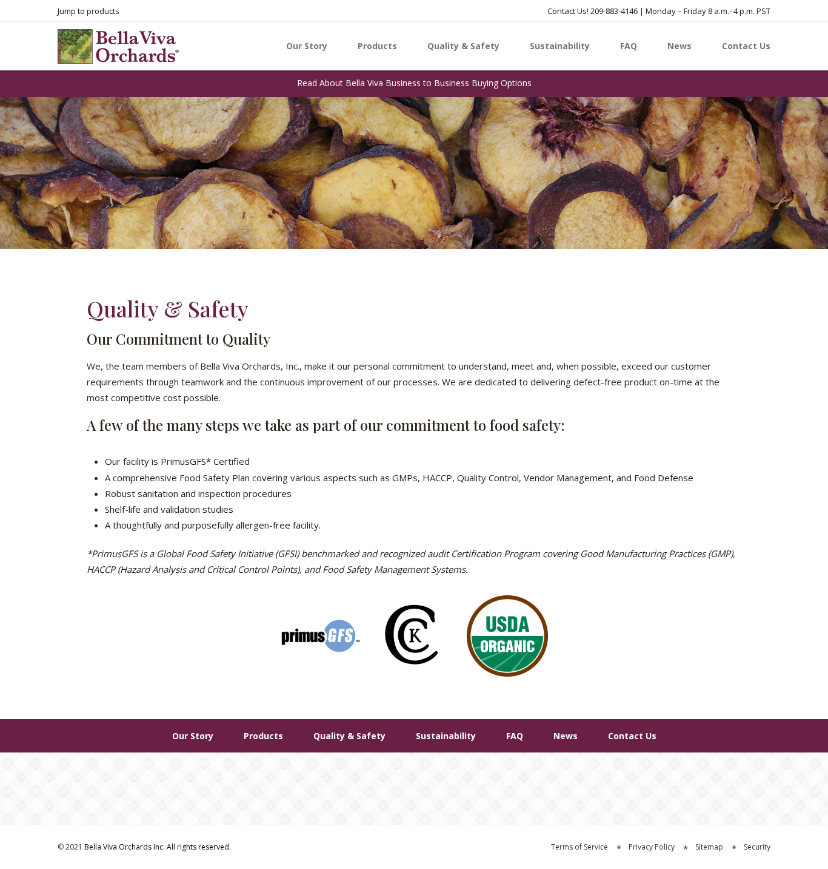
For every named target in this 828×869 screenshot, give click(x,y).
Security (757, 847)
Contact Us (746, 46)
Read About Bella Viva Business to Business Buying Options (414, 83)
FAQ (628, 46)
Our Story (306, 46)
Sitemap (709, 847)
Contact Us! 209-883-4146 (592, 10)
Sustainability (560, 46)
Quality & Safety (463, 46)
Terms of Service (579, 847)
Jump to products (88, 10)
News (679, 46)
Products (377, 46)
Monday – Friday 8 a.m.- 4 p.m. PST (708, 10)
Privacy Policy (652, 847)
